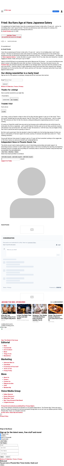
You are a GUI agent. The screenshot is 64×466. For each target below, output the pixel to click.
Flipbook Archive (8, 383)
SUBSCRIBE (6, 100)
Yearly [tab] (16, 152)
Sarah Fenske (7, 31)
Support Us (55, 11)
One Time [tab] (4, 152)
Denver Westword (9, 396)
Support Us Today (6, 161)
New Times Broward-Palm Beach (13, 400)
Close (2, 465)
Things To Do (7, 354)
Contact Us (7, 381)
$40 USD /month (28, 157)
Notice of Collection (7, 86)
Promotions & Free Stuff (11, 366)
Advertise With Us (9, 362)
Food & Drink (7, 348)
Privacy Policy (8, 370)
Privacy (21, 86)
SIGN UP (5, 84)
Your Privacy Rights (28, 406)
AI (22, 406)
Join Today (4, 441)
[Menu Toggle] (2, 11)
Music (5, 352)
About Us (6, 377)
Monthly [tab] (11, 152)
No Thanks (3, 443)
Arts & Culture (8, 349)
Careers (6, 379)
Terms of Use (8, 368)
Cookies (11, 406)
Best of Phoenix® (6, 437)
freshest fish (5, 64)
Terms (16, 86)
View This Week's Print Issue (9, 340)
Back (2, 457)
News (5, 345)
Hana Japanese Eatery (9, 57)
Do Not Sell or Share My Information (12, 412)
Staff (5, 385)
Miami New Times (9, 398)
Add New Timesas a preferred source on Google (11, 36)
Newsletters (7, 356)
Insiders (3, 436)
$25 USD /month (17, 157)
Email (3, 80)
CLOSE (4, 111)
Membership (7, 387)
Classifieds (7, 364)
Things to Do (4, 434)
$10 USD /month (6, 157)
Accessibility (18, 406)
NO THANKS (14, 100)
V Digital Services (9, 402)
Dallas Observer (8, 394)
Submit (8, 457)
